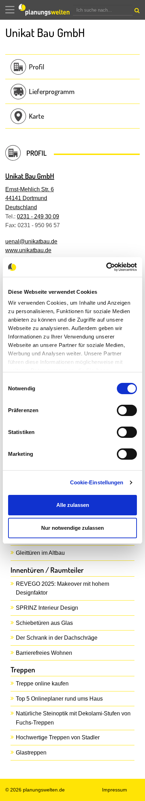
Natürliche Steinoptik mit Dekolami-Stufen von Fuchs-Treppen (73, 718)
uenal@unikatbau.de (31, 241)
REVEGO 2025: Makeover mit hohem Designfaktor (62, 588)
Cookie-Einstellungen (97, 482)
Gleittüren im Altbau (40, 553)
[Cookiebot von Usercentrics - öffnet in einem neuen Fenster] (106, 267)
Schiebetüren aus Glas (44, 623)
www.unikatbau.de (28, 250)
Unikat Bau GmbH (29, 175)
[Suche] (136, 12)
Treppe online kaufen (42, 684)
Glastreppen (31, 753)
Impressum (114, 790)
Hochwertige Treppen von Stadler (58, 737)
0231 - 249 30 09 (38, 216)
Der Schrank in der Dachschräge (56, 638)
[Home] (46, 10)
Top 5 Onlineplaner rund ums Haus (59, 699)
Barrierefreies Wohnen (44, 653)
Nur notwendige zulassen (72, 528)
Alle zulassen (72, 505)
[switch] (127, 410)
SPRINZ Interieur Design (47, 608)
